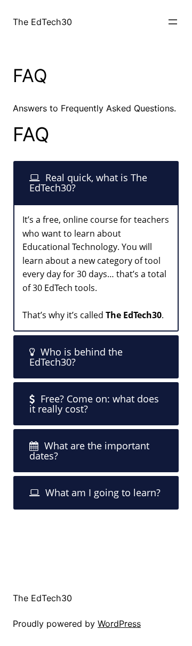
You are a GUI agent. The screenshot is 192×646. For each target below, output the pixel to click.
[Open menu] (172, 21)
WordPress (119, 623)
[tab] (96, 182)
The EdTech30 (42, 22)
